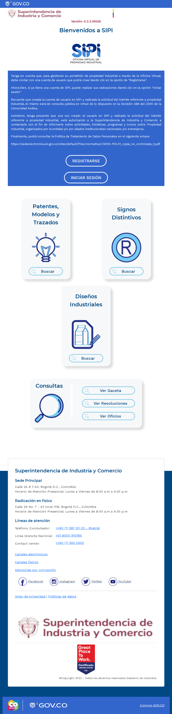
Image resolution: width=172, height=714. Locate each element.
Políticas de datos (62, 596)
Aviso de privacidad (30, 596)
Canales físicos (26, 562)
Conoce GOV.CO (152, 705)
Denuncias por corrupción (35, 570)
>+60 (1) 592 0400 (70, 543)
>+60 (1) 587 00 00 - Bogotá (78, 528)
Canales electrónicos (31, 554)
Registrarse (86, 160)
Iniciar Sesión (86, 177)
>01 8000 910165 (69, 535)
